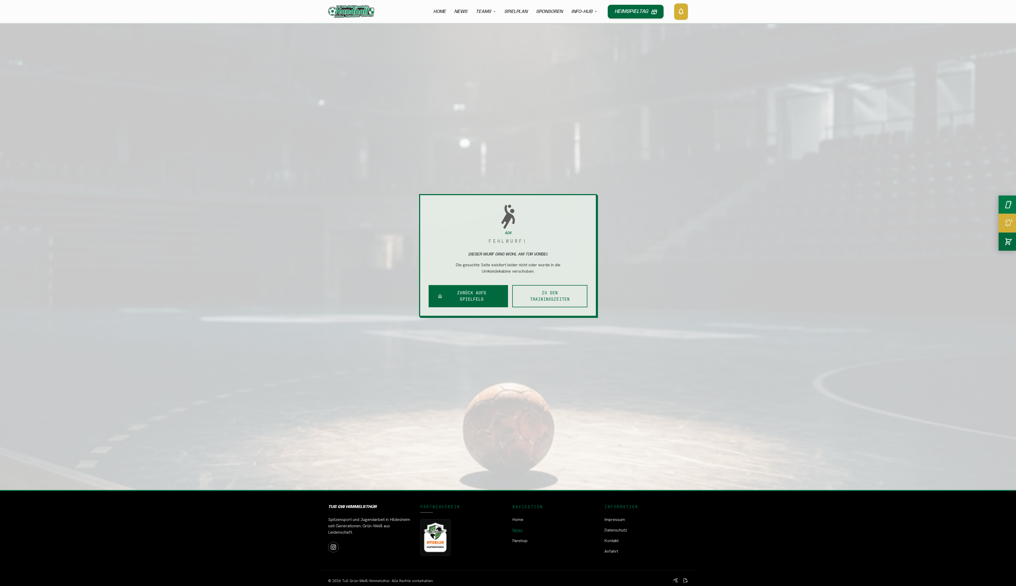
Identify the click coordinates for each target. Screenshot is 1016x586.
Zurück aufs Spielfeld (462, 296)
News (460, 11)
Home (439, 11)
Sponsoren (549, 11)
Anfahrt (611, 551)
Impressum (614, 519)
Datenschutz (615, 530)
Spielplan (516, 11)
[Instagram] (333, 547)
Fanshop (520, 540)
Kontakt (611, 540)
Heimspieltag (636, 11)
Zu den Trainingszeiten (550, 296)
